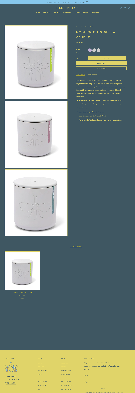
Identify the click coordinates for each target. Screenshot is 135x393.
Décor (40, 363)
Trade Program (66, 370)
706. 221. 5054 (11, 383)
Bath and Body (42, 378)
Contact (63, 367)
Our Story (64, 363)
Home (77, 27)
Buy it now (101, 63)
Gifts (39, 389)
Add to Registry (101, 68)
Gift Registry (65, 374)
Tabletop (41, 367)
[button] (38, 12)
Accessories (42, 385)
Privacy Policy (66, 382)
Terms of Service (67, 385)
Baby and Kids (42, 382)
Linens (40, 374)
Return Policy (66, 378)
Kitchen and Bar (43, 370)
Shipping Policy (66, 389)
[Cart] (129, 8)
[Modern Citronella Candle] (22, 270)
